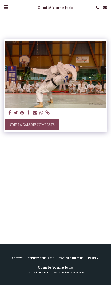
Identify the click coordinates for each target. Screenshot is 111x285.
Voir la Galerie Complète (32, 125)
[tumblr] (28, 112)
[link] (47, 112)
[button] (5, 7)
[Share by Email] (35, 112)
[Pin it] (22, 112)
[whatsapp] (41, 112)
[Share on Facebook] (9, 112)
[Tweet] (16, 112)
